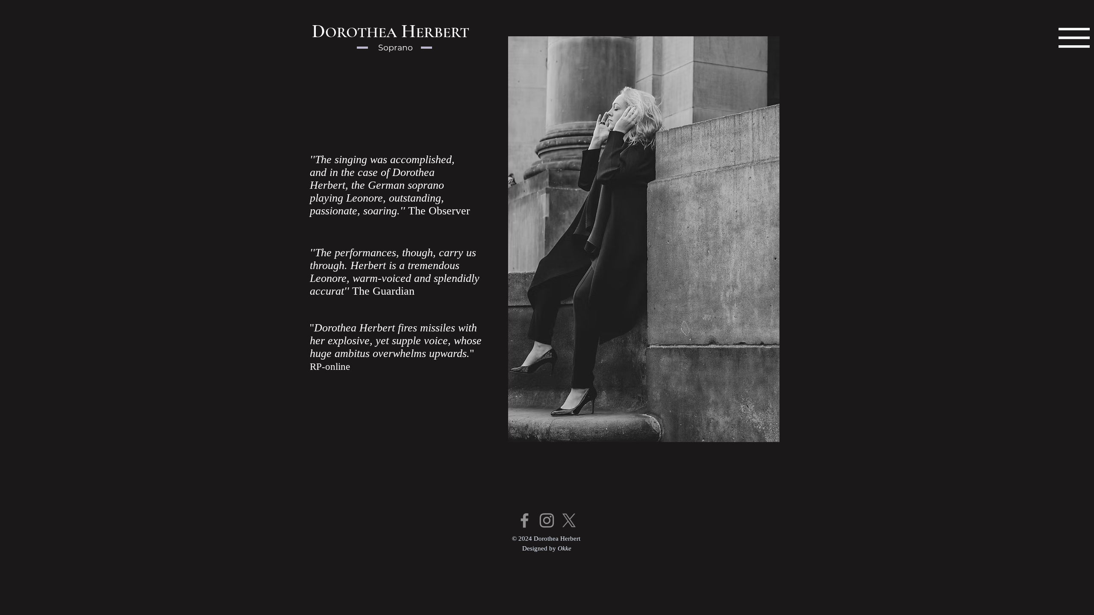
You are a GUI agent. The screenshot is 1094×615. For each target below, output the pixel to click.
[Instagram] (546, 520)
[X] (569, 520)
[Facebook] (524, 520)
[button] (1074, 38)
